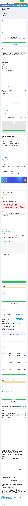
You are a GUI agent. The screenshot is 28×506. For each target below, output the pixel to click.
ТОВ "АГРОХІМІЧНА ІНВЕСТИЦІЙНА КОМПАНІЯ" (6, 498)
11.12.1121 (3, 391)
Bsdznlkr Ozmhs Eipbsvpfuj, (5, 157)
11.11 (9, 161)
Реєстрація (20, 3)
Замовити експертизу (5, 17)
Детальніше (24, 90)
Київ (12, 492)
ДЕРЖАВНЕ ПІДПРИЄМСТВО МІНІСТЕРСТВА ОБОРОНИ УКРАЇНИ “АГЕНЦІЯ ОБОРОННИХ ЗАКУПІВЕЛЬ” (20, 315)
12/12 (15, 171)
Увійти (7, 3)
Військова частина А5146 (18, 323)
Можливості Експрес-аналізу (14, 44)
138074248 (25, 355)
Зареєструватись (14, 130)
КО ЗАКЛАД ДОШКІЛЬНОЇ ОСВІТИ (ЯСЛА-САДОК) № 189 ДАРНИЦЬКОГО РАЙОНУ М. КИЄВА (12, 497)
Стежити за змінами (5, 13)
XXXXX (15, 295)
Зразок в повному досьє (14, 301)
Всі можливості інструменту (14, 303)
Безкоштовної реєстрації (17, 334)
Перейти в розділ (14, 374)
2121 (5, 160)
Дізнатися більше (4, 181)
